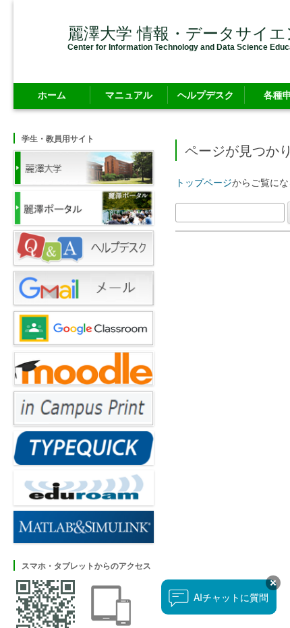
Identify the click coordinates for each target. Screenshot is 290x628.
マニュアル (128, 94)
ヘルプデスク (205, 94)
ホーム (52, 94)
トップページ (203, 182)
